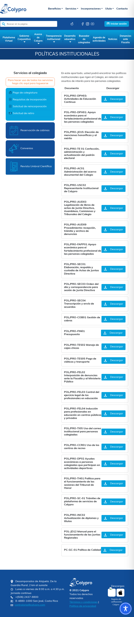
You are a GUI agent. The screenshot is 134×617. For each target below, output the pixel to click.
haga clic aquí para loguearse (30, 83)
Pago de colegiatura (25, 93)
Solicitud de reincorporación (30, 106)
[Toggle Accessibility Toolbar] (126, 609)
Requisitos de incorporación (29, 99)
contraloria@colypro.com (30, 605)
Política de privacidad (82, 606)
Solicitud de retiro (23, 113)
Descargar (116, 99)
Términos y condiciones (83, 602)
